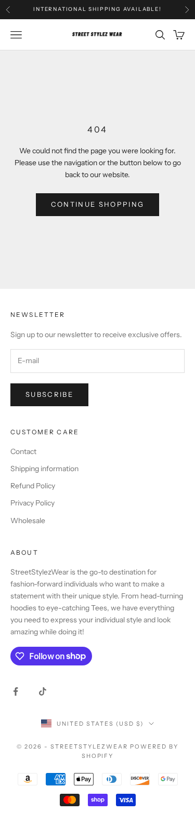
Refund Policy (32, 485)
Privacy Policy (32, 503)
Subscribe (49, 394)
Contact (23, 451)
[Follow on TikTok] (42, 691)
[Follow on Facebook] (15, 691)
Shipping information (44, 468)
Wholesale (27, 520)
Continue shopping (98, 204)
